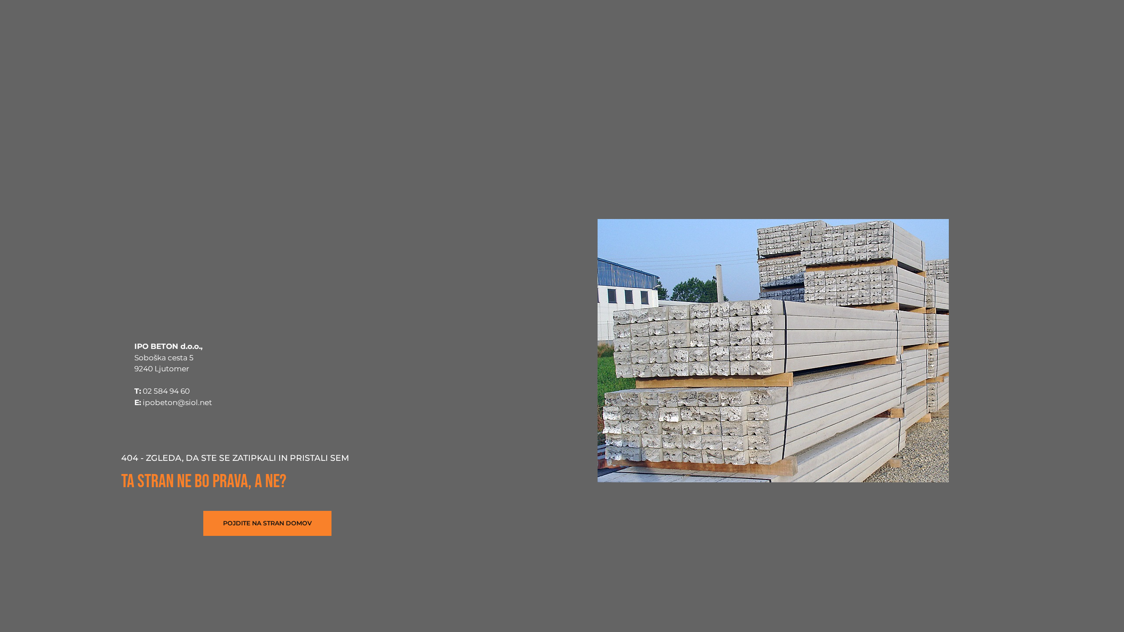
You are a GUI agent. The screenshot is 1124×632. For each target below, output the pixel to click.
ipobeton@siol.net (177, 402)
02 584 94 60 (166, 391)
